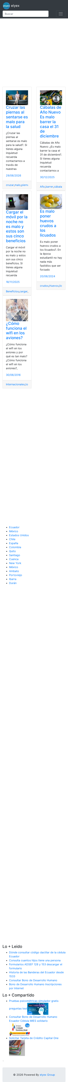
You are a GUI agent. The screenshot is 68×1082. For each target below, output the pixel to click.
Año (42, 186)
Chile (12, 539)
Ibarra (12, 579)
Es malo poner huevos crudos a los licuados (48, 223)
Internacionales (15, 384)
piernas (25, 185)
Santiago (14, 555)
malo (18, 185)
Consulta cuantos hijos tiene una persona (35, 960)
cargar (23, 291)
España (13, 543)
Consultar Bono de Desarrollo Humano (33, 980)
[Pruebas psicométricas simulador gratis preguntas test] (37, 1008)
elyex (14, 6)
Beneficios (12, 291)
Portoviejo (15, 575)
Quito (12, 551)
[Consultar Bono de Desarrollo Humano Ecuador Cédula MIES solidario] (19, 1029)
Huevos (54, 285)
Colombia (15, 547)
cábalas (58, 186)
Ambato (14, 571)
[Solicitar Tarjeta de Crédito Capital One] (17, 1047)
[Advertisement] (34, 52)
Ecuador (14, 527)
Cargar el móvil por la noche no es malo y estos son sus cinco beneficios (17, 226)
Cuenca (13, 559)
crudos (44, 285)
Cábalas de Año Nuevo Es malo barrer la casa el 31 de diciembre (50, 121)
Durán (13, 583)
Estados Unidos (19, 535)
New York (15, 563)
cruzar (10, 185)
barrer (49, 186)
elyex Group (47, 1074)
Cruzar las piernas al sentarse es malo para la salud (17, 117)
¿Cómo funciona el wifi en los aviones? (16, 330)
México (13, 531)
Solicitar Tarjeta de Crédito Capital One (33, 1038)
